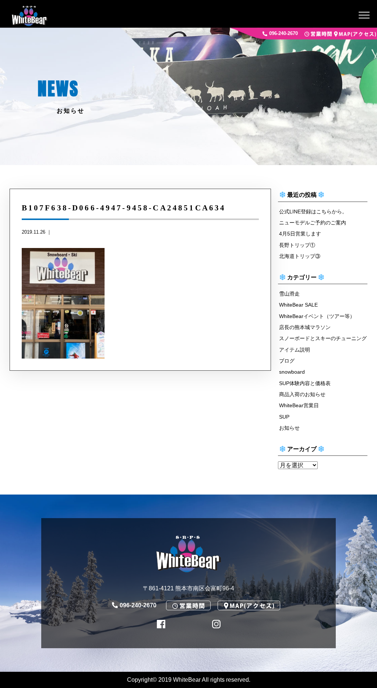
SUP (284, 417)
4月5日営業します (300, 234)
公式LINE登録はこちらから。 (313, 211)
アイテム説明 (294, 350)
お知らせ (289, 428)
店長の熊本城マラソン (305, 327)
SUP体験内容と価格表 (305, 383)
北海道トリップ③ (299, 256)
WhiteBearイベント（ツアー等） (317, 316)
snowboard (292, 372)
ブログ (287, 361)
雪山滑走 (289, 294)
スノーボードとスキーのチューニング (323, 338)
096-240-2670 (283, 33)
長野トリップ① (297, 245)
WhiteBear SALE (298, 305)
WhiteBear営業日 (299, 405)
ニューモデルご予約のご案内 (312, 223)
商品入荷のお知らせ (302, 394)
